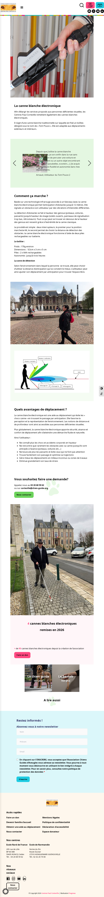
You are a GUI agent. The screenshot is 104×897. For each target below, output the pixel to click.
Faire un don (22, 655)
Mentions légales (51, 817)
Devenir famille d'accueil (18, 822)
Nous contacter (24, 494)
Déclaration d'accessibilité (55, 827)
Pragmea (72, 893)
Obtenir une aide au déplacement (23, 827)
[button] (14, 163)
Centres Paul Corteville (50, 893)
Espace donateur (50, 831)
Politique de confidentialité (56, 822)
